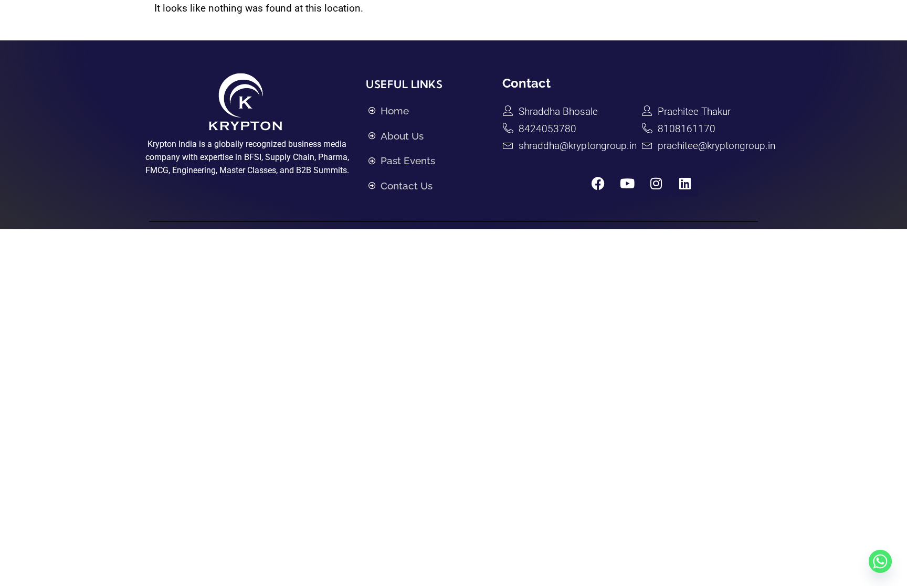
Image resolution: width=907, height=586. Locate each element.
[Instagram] (656, 184)
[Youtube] (627, 184)
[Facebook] (598, 184)
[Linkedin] (685, 184)
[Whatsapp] (880, 561)
